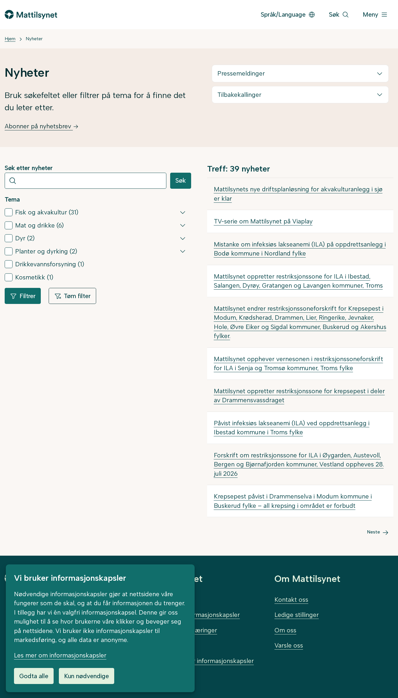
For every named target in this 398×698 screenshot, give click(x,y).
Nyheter (34, 38)
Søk (180, 180)
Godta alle (33, 676)
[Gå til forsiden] (31, 14)
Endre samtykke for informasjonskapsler (197, 660)
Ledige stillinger (296, 614)
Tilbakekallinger (239, 94)
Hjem (10, 38)
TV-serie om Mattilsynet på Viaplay (263, 221)
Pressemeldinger (241, 73)
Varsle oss (288, 645)
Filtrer (28, 296)
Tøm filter (77, 296)
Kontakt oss (291, 599)
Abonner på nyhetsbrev (39, 126)
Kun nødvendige (86, 676)
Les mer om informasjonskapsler (60, 655)
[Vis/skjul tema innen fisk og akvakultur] (182, 212)
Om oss (285, 630)
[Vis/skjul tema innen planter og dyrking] (182, 251)
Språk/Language (283, 14)
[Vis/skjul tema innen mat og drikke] (182, 225)
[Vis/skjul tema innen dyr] (182, 238)
